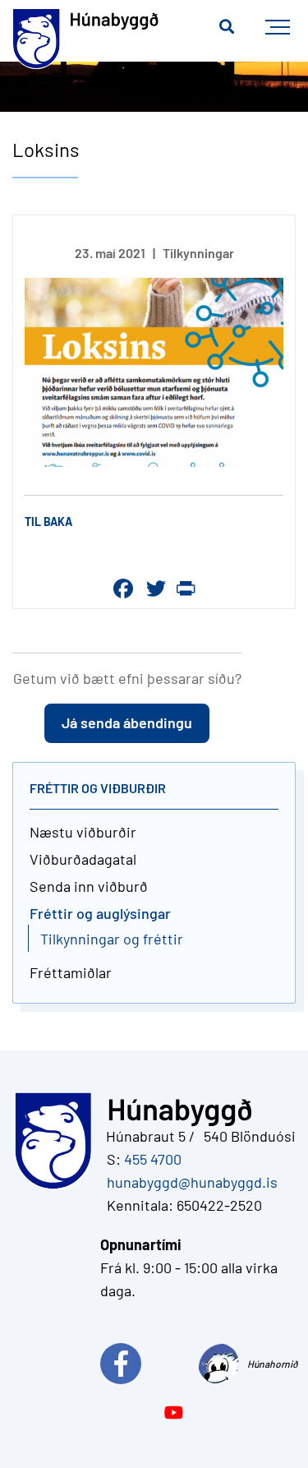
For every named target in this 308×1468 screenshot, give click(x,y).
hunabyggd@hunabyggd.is (189, 1182)
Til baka (48, 522)
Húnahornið (271, 1363)
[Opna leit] (226, 27)
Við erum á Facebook (149, 1363)
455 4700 (153, 1159)
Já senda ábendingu (127, 722)
